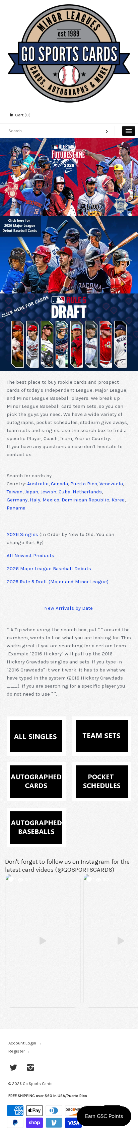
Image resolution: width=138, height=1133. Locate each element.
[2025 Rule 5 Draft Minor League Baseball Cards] (69, 332)
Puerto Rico (83, 484)
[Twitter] (13, 1068)
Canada (59, 484)
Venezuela (111, 484)
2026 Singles (22, 534)
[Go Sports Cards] (69, 6)
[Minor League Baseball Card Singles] (36, 724)
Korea (118, 500)
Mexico (51, 500)
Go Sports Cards (38, 1083)
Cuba (64, 492)
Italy (35, 500)
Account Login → (25, 1042)
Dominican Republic (85, 500)
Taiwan (14, 492)
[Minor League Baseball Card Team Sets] (102, 724)
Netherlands (87, 492)
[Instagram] (30, 1068)
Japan (31, 492)
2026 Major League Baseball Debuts (49, 568)
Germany (17, 500)
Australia (38, 484)
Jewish (48, 492)
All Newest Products (30, 555)
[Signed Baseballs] (36, 815)
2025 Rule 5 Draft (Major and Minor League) (58, 582)
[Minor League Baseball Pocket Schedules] (102, 769)
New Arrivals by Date (68, 608)
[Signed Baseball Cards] (36, 769)
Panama (16, 508)
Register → (19, 1051)
